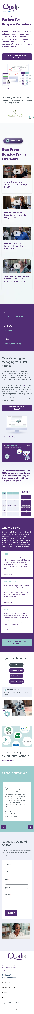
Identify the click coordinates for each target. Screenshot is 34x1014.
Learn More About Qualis (17, 407)
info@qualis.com (7, 970)
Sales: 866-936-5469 (8, 966)
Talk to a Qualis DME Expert (17, 56)
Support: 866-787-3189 (9, 968)
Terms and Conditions (16, 1005)
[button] (30, 825)
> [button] (30, 826)
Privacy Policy (6, 1005)
